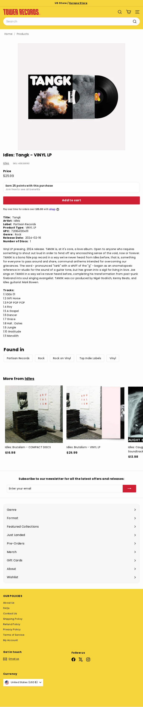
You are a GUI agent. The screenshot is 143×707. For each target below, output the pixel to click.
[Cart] (128, 11)
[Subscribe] (129, 488)
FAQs (6, 608)
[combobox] (71, 21)
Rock (41, 358)
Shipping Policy (12, 619)
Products (23, 34)
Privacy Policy (11, 629)
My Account (10, 640)
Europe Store (78, 3)
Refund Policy (11, 624)
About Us (9, 603)
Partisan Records (18, 358)
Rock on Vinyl (62, 358)
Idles (6, 163)
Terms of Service (14, 635)
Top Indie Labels (90, 358)
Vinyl (113, 358)
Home (8, 34)
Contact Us (10, 613)
